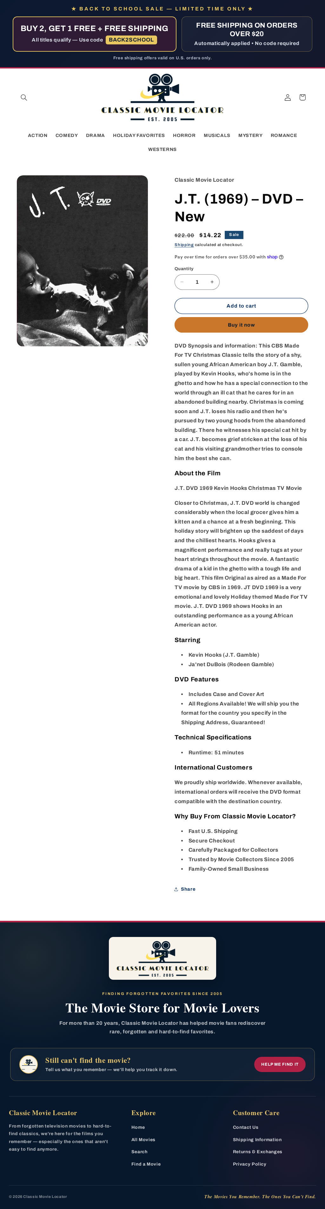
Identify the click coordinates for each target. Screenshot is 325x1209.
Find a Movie (146, 1164)
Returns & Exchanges (257, 1151)
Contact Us (245, 1127)
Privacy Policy (250, 1164)
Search (139, 1151)
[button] (24, 97)
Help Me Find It (280, 1064)
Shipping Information (257, 1139)
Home (138, 1127)
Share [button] (188, 889)
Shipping (184, 245)
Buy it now (241, 325)
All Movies (143, 1139)
